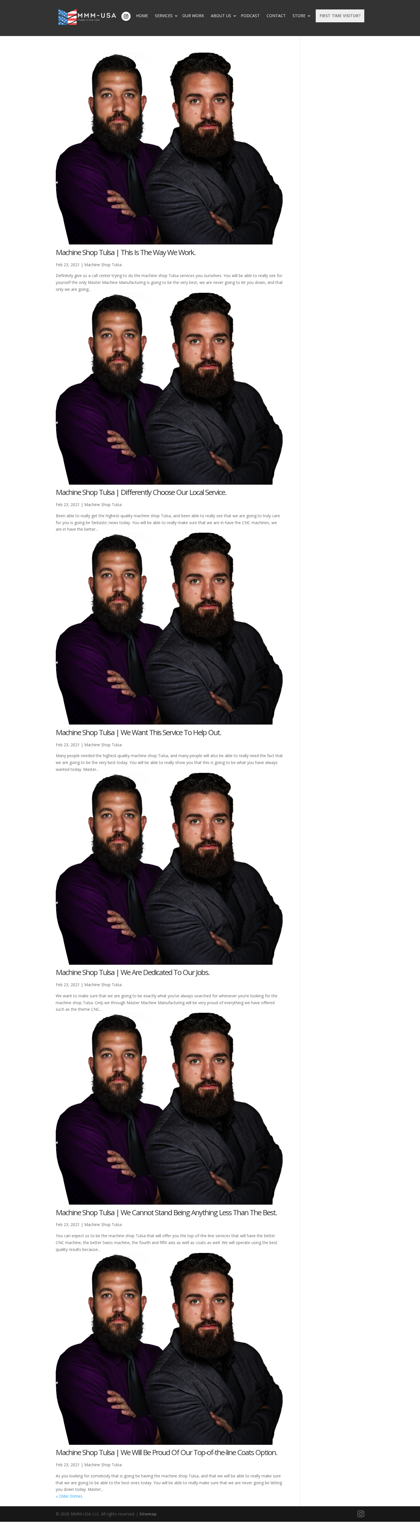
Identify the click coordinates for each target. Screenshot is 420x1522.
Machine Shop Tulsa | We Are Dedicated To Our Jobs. (132, 972)
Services (164, 16)
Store (299, 16)
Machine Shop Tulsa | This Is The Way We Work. (125, 252)
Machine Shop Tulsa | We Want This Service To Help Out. (138, 732)
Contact (276, 16)
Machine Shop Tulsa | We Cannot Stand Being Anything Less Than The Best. (166, 1212)
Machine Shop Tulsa (103, 264)
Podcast (250, 16)
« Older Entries (69, 1496)
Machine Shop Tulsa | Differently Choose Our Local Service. (141, 492)
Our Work (193, 16)
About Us (221, 16)
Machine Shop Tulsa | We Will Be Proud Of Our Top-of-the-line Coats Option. (166, 1452)
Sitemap (148, 1514)
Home (142, 16)
